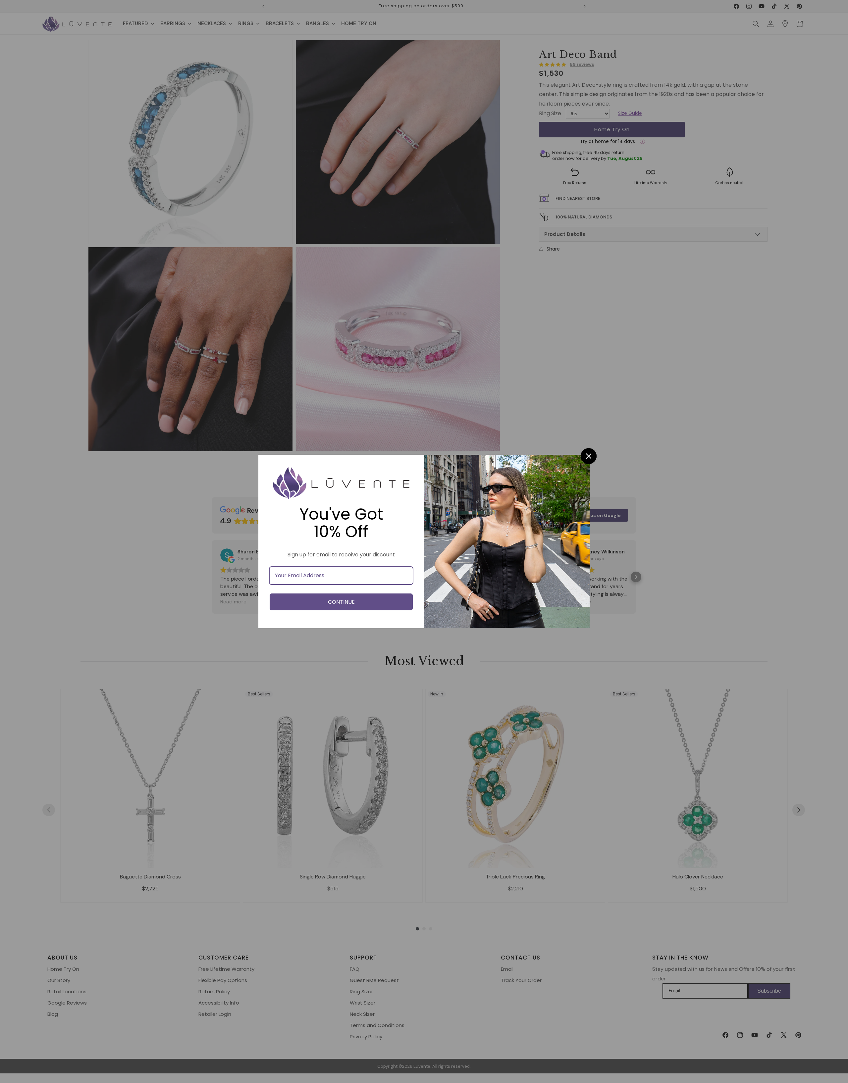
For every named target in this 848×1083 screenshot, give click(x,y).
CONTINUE (341, 602)
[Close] (589, 456)
